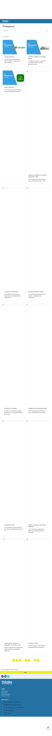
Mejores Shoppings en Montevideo (11, 701)
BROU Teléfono (7, 713)
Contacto (3, 689)
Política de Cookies (5, 695)
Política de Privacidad (6, 694)
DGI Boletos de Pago (8, 710)
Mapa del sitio (4, 692)
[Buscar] (46, 30)
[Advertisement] (26, 9)
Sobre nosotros (4, 691)
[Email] (5, 676)
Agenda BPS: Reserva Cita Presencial (12, 704)
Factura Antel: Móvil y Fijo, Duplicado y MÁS (14, 707)
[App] (8, 676)
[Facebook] (2, 676)
